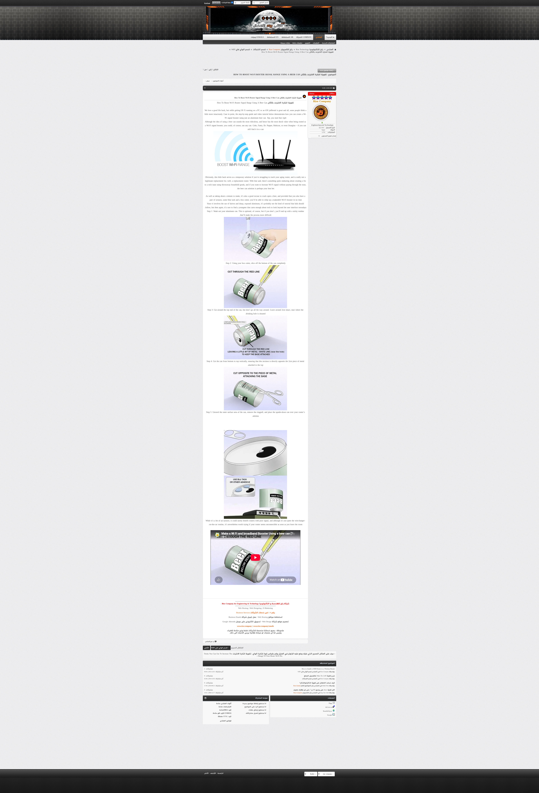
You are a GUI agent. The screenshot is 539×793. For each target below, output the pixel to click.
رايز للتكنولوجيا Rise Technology (309, 49)
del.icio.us (328, 707)
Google (329, 715)
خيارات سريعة (285, 43)
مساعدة (207, 3)
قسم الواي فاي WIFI (240, 49)
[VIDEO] (228, 713)
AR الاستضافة (287, 37)
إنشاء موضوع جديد (327, 70)
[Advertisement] (269, 61)
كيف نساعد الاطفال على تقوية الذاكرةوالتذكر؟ (317, 682)
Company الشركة (303, 37)
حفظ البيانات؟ (226, 2)
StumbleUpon (327, 711)
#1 (205, 88)
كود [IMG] (227, 710)
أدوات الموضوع (218, 81)
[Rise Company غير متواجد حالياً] (322, 111)
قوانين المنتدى (225, 720)
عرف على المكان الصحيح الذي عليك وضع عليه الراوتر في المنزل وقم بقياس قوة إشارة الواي (293, 653)
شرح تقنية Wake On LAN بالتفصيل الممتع (319, 675)
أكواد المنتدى (226, 703)
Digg (330, 703)
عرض (208, 81)
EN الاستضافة (272, 37)
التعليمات (316, 43)
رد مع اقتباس (209, 641)
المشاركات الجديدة (328, 43)
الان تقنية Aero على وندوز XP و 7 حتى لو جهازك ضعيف (314, 689)
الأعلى (206, 647)
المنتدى (319, 37)
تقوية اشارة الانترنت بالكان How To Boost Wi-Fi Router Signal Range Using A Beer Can (280, 74)
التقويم (307, 43)
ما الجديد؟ (330, 37)
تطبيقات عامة (297, 43)
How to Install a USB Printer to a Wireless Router (318, 668)
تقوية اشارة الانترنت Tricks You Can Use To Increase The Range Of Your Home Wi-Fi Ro (243, 655)
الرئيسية (220, 773)
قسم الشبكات (259, 49)
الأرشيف (213, 773)
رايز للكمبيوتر (281, 49)
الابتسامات (227, 706)
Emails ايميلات (257, 37)
